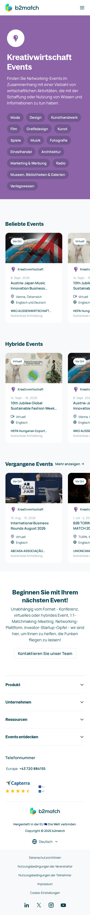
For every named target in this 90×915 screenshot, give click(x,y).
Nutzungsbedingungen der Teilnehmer (45, 875)
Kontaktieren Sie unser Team (45, 653)
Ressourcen (16, 719)
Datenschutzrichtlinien (45, 857)
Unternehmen (18, 702)
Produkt (12, 684)
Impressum (45, 884)
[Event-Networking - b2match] (22, 7)
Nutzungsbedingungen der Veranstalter (45, 866)
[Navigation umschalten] (82, 7)
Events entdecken (21, 736)
